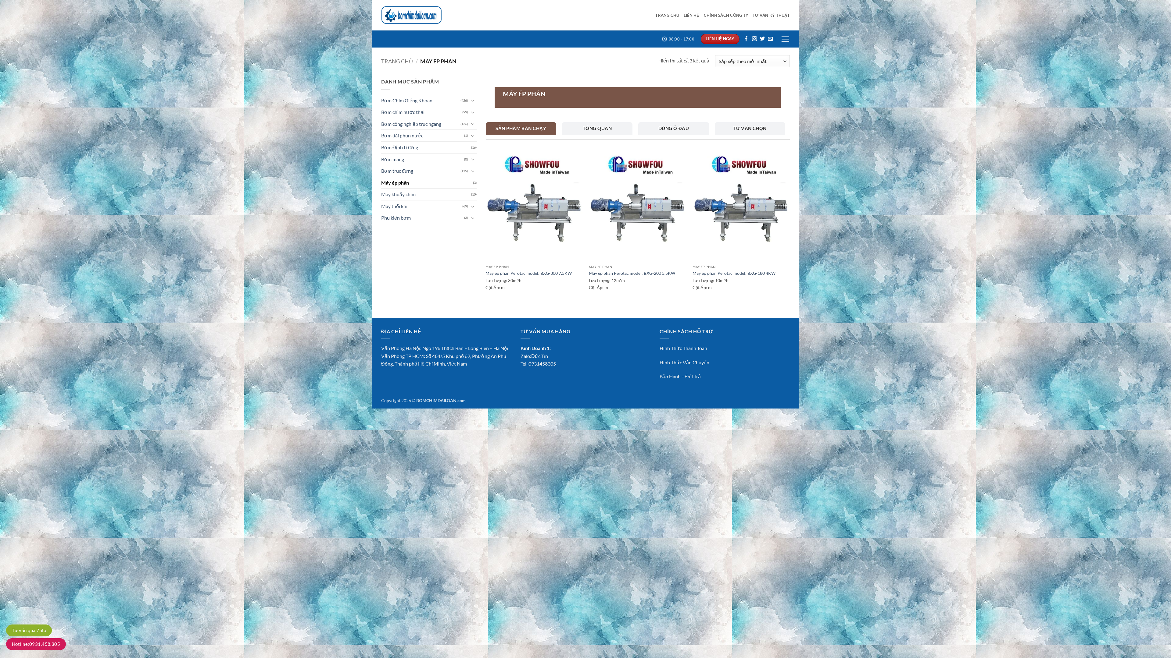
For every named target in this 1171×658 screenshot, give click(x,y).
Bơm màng (392, 159)
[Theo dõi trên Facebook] (746, 39)
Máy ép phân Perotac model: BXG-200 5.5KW (632, 273)
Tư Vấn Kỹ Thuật (771, 15)
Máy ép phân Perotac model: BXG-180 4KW (734, 273)
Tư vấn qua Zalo (29, 630)
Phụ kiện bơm (396, 218)
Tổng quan (597, 128)
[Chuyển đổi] (473, 100)
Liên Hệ (692, 15)
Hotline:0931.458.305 (36, 644)
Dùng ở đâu (673, 128)
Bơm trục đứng (397, 171)
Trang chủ (667, 15)
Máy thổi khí (394, 206)
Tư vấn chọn (750, 128)
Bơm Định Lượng (399, 147)
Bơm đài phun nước (402, 135)
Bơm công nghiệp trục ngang (411, 124)
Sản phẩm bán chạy (521, 128)
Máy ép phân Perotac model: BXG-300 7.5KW (528, 273)
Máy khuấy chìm (398, 194)
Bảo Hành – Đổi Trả (680, 376)
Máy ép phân (395, 183)
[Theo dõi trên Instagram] (754, 39)
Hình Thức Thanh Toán (683, 348)
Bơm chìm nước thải (402, 112)
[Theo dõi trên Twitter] (762, 39)
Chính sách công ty (726, 15)
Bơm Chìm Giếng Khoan (406, 100)
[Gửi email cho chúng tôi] (770, 39)
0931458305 (542, 363)
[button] (785, 39)
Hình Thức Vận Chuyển (684, 362)
